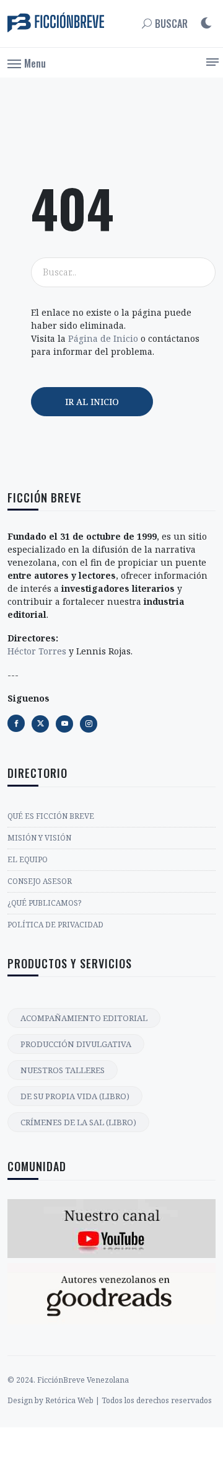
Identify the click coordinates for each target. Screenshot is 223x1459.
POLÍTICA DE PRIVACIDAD (55, 924)
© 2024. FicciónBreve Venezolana (68, 1380)
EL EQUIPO (27, 859)
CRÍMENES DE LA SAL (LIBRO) (78, 1122)
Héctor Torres (36, 651)
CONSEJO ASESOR (39, 881)
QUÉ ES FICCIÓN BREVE (50, 816)
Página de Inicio (103, 338)
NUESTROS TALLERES (62, 1070)
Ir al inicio (92, 402)
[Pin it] (64, 724)
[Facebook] (16, 723)
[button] (26, 62)
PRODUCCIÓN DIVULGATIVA (75, 1044)
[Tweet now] (40, 724)
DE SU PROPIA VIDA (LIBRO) (74, 1096)
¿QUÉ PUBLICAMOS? (44, 903)
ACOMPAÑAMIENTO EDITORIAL (83, 1018)
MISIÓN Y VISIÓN (39, 837)
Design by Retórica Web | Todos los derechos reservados (109, 1400)
